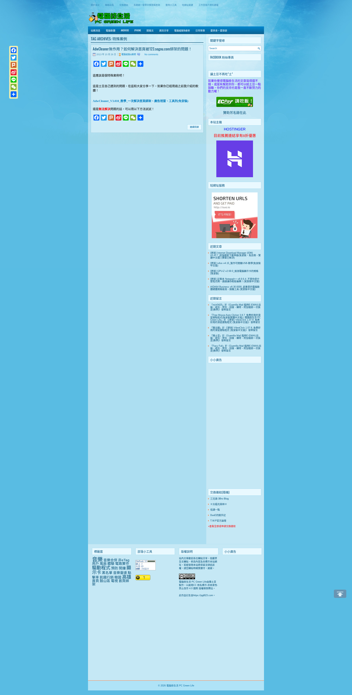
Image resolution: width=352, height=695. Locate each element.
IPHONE (137, 30)
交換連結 (123, 4)
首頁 (95, 581)
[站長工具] (145, 569)
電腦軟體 (110, 30)
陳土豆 (216, 335)
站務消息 (95, 30)
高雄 (126, 576)
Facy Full (218, 345)
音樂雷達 (120, 573)
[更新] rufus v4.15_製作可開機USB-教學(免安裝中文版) (235, 264)
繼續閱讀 (194, 127)
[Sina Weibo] (13, 72)
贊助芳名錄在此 (234, 113)
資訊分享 (164, 30)
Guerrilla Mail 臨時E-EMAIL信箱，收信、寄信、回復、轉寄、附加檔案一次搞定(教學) (235, 307)
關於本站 (95, 4)
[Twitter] (13, 57)
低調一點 (215, 509)
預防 (114, 568)
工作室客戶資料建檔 (208, 4)
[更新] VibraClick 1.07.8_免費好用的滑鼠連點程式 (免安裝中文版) (235, 321)
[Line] (13, 79)
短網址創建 (187, 4)
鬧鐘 (122, 568)
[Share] (13, 94)
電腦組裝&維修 (182, 30)
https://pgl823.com (203, 595)
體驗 (110, 564)
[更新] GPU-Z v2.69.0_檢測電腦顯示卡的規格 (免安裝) (234, 272)
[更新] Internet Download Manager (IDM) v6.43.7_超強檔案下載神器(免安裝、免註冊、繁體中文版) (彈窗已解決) (235, 255)
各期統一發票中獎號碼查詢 (147, 4)
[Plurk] (13, 65)
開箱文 (150, 30)
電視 (114, 581)
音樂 (97, 559)
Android (125, 30)
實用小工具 (171, 4)
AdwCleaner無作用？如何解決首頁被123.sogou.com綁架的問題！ (142, 49)
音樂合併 (110, 560)
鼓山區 (105, 581)
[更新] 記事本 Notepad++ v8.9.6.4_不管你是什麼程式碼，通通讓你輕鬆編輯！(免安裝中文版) (234, 280)
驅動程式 (101, 567)
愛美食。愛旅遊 (218, 30)
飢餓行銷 (107, 577)
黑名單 (107, 573)
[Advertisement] (234, 427)
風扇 (103, 564)
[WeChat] (13, 87)
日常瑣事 (200, 30)
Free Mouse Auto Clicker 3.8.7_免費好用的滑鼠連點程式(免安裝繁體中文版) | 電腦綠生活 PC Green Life (235, 317)
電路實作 (122, 564)
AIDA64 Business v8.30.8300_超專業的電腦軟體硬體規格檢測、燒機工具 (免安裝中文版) (235, 288)
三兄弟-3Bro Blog (219, 498)
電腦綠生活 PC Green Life (180, 685)
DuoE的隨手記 (218, 515)
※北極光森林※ (218, 504)
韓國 (117, 577)
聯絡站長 (109, 4)
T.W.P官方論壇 (218, 520)
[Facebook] (13, 50)
